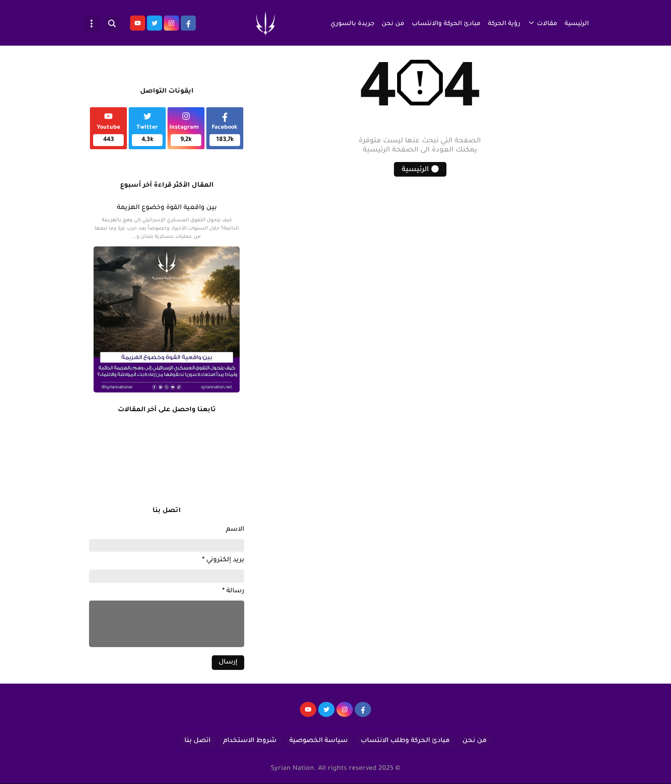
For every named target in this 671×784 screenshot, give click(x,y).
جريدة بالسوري (352, 24)
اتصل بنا (197, 741)
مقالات (547, 24)
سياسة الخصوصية (318, 741)
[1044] (326, 713)
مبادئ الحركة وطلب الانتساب (405, 741)
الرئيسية (577, 24)
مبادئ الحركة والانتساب (446, 24)
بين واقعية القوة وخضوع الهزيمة (167, 208)
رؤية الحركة (504, 24)
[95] (308, 713)
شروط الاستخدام (250, 741)
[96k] (363, 713)
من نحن (393, 24)
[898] (344, 713)
